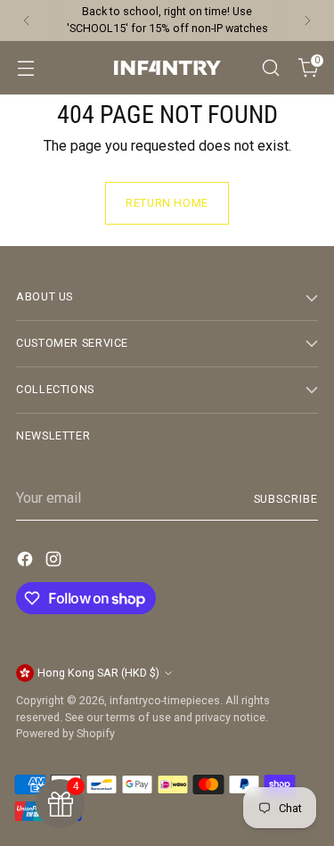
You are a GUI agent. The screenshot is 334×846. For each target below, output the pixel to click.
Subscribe (286, 498)
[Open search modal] (270, 67)
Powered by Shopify (65, 733)
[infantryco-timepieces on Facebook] (26, 562)
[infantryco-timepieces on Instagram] (55, 562)
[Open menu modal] (25, 67)
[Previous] (26, 20)
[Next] (307, 20)
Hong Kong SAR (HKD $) (98, 672)
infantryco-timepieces (165, 700)
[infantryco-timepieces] (167, 68)
